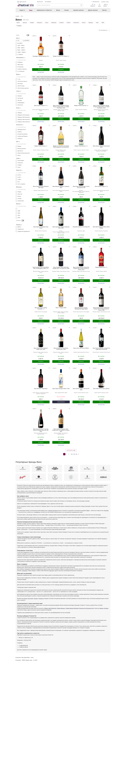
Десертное (20, 150)
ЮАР (103, 22)
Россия (83, 22)
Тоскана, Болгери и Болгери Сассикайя (60, 231)
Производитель (20, 57)
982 (74, 454)
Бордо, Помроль (60, 352)
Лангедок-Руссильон (42, 433)
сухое (19, 167)
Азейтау (20, 131)
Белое (18, 22)
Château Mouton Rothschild (72, 608)
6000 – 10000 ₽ (21, 50)
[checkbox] (27, 35)
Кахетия (99, 392)
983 (76, 454)
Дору (84, 230)
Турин (61, 60)
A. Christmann (21, 71)
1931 (19, 215)
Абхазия (20, 95)
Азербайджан (21, 102)
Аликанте (20, 138)
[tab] (23, 35)
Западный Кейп (60, 392)
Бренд (17, 74)
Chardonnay (37, 512)
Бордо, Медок (41, 352)
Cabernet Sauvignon (53, 510)
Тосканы (36, 598)
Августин (20, 194)
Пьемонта (41, 598)
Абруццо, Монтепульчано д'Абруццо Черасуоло (29, 121)
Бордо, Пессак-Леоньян (63, 109)
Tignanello (24, 570)
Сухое (46, 22)
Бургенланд (80, 352)
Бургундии (30, 598)
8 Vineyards (20, 66)
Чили (97, 22)
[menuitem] (22, 10)
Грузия (95, 150)
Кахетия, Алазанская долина (42, 392)
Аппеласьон (19, 124)
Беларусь (41, 60)
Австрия (20, 100)
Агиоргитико (21, 200)
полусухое (20, 162)
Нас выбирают (48, 1)
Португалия (76, 22)
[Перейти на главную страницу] (26, 5)
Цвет (17, 141)
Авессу (19, 196)
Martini (105, 271)
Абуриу (19, 191)
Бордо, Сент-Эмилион (63, 433)
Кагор (19, 155)
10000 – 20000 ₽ (22, 52)
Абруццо (20, 112)
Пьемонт (81, 109)
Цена (17, 38)
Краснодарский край (40, 109)
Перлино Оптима (44, 150)
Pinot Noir (106, 510)
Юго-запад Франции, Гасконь (79, 191)
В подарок (19, 25)
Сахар (17, 158)
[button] (104, 30)
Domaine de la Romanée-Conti (86, 608)
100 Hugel (20, 83)
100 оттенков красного (23, 88)
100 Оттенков (21, 85)
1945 (19, 217)
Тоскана (79, 392)
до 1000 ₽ (20, 43)
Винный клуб (40, 1)
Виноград (18, 187)
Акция (17, 35)
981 (72, 454)
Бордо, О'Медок (40, 271)
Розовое (32, 22)
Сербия (36, 311)
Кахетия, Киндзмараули (103, 150)
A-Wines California (22, 69)
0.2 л (19, 181)
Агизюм (19, 198)
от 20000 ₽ (20, 54)
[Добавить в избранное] (49, 36)
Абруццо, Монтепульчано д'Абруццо (27, 117)
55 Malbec (20, 62)
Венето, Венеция (100, 352)
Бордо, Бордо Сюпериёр (63, 311)
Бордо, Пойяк (59, 271)
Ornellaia (106, 608)
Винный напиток (22, 148)
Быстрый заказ (41, 72)
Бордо (39, 190)
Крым (78, 311)
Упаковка (18, 224)
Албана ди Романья (23, 136)
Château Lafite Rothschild (50, 608)
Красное (25, 22)
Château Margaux (61, 608)
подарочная (21, 229)
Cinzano (64, 60)
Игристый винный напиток (24, 153)
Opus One (51, 570)
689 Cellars (20, 64)
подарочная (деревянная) (24, 231)
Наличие (18, 220)
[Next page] (78, 454)
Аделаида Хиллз (22, 129)
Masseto (101, 608)
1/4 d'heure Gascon (22, 81)
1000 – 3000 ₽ (21, 45)
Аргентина (20, 105)
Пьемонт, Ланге (62, 150)
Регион (18, 107)
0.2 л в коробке (21, 184)
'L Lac (19, 79)
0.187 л (19, 177)
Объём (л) (18, 170)
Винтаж (18, 203)
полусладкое (21, 160)
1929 (19, 213)
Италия (68, 22)
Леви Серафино (61, 151)
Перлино (85, 109)
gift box (19, 226)
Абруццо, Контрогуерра (23, 115)
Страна (18, 91)
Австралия (53, 22)
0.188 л (19, 179)
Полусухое (39, 22)
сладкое (20, 165)
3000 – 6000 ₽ (21, 47)
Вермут (19, 146)
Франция (91, 22)
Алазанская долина (22, 134)
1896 (19, 210)
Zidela (65, 392)
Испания (61, 22)
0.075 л (19, 175)
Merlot (88, 510)
